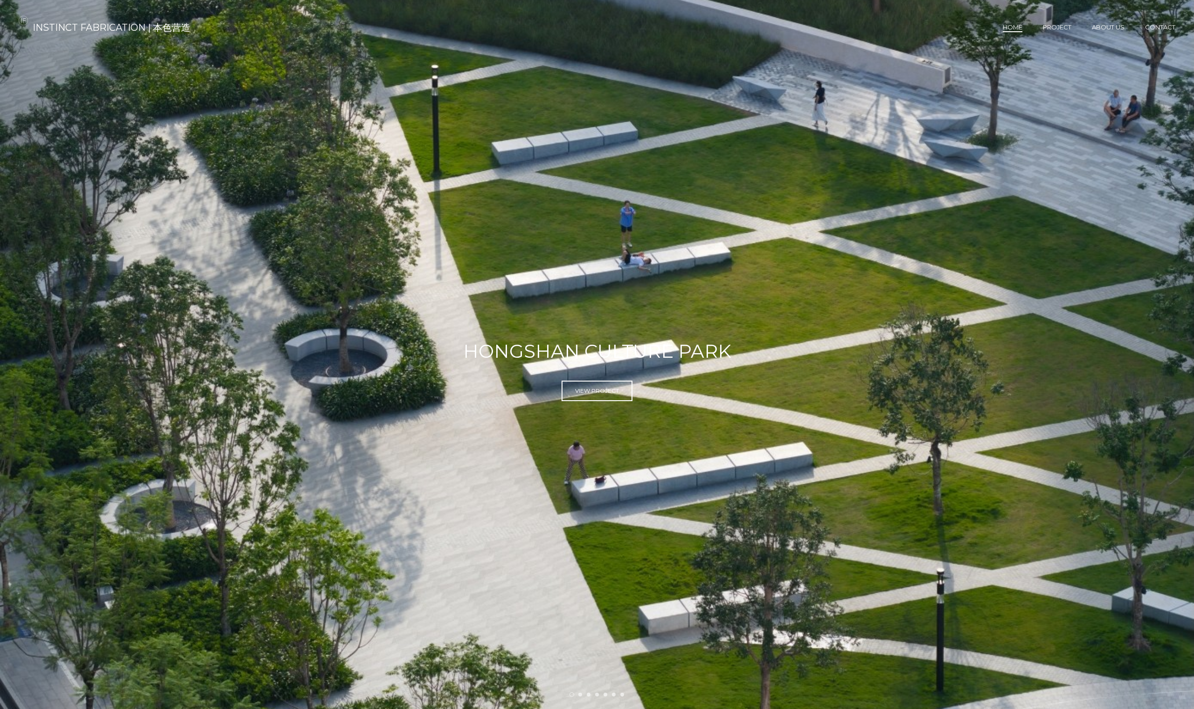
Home (1012, 27)
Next (1171, 354)
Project (1057, 27)
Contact (1160, 27)
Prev (23, 354)
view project (597, 395)
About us (1108, 27)
